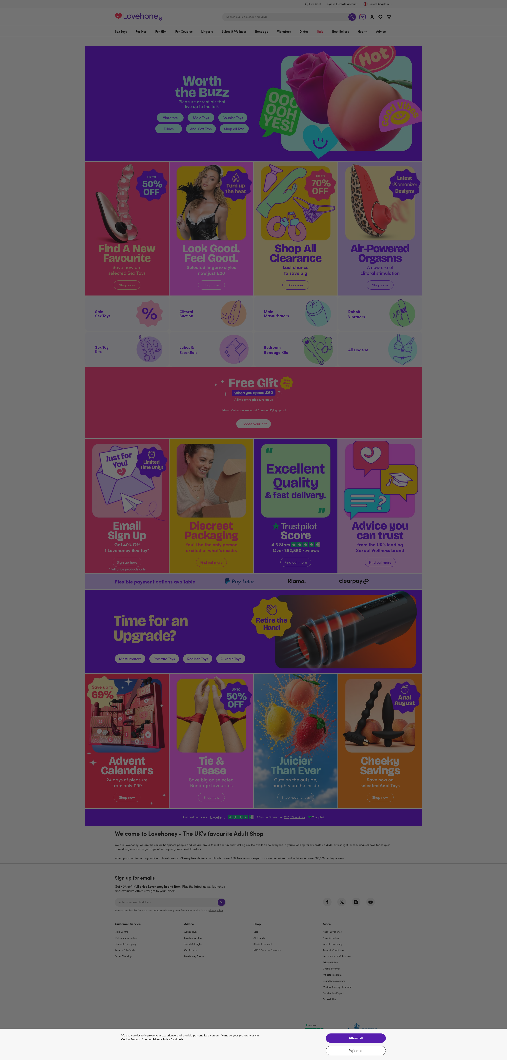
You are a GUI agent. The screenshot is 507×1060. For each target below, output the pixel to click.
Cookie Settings (131, 1039)
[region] (253, 1044)
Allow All (356, 1037)
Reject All (356, 1050)
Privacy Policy (161, 1039)
